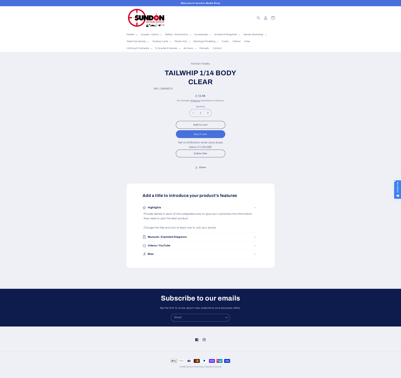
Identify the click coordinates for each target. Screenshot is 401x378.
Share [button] (202, 167)
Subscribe (200, 153)
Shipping (195, 101)
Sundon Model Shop (195, 367)
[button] (132, 34)
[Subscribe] (226, 317)
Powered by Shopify (212, 367)
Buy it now (200, 134)
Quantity (200, 106)
